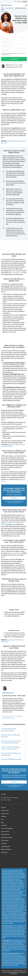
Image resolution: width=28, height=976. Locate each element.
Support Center (5, 831)
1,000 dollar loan (16, 272)
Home (2, 8)
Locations (3, 816)
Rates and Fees (5, 834)
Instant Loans (4, 813)
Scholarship (4, 852)
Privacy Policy (20, 501)
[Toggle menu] (26, 5)
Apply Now (14, 498)
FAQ (2, 819)
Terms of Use (19, 53)
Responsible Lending (6, 837)
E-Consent (3, 843)
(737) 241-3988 (17, 1)
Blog (2, 822)
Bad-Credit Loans (10, 8)
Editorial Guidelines (6, 849)
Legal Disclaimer (5, 846)
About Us (3, 807)
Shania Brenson (15, 65)
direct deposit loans (15, 553)
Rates (16, 501)
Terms (13, 501)
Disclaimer (8, 54)
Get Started (24, 1)
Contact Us (4, 825)
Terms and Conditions (7, 828)
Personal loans (5, 810)
